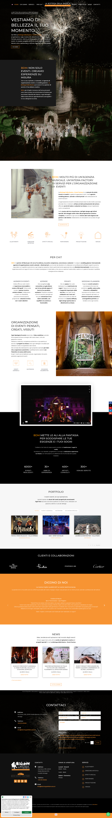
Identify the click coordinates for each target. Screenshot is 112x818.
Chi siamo (15, 47)
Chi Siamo (23, 4)
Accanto (98, 545)
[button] (7, 605)
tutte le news (56, 684)
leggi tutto (24, 674)
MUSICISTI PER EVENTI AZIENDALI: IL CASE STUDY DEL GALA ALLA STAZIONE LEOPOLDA (24, 667)
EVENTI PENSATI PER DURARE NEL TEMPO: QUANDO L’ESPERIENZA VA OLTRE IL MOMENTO (87, 667)
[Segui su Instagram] (18, 781)
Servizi (31, 4)
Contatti (96, 4)
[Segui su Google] (25, 781)
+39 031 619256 (22, 723)
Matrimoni (58, 510)
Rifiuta (6, 812)
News (90, 4)
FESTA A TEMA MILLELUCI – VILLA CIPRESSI (24, 536)
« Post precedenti (16, 680)
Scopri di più (63, 224)
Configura (16, 812)
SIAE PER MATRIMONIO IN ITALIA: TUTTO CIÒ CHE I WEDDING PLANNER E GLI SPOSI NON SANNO (56, 667)
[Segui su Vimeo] (22, 781)
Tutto (37, 510)
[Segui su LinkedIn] (15, 781)
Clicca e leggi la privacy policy (67, 748)
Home (16, 4)
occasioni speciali (71, 510)
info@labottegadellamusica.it (27, 730)
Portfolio (82, 4)
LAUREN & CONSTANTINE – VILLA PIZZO (87, 536)
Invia (97, 742)
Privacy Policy (16, 815)
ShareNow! (95, 804)
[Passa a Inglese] (12, 4)
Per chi (39, 4)
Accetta (27, 812)
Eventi (74, 4)
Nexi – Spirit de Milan (56, 536)
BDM (23, 672)
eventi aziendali (47, 510)
